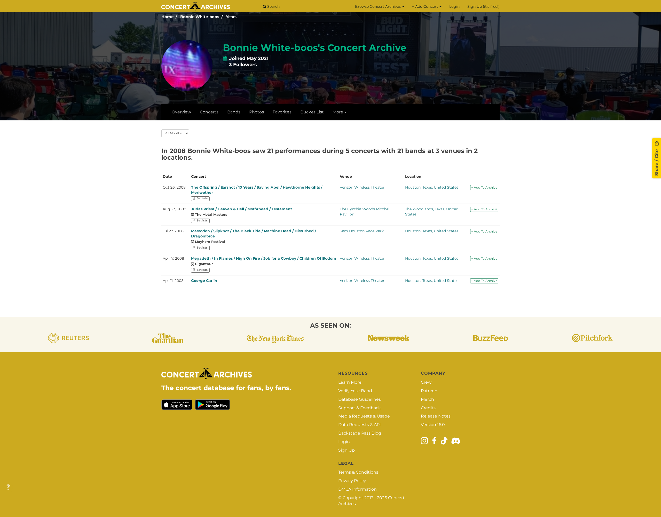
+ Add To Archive (484, 187)
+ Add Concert (425, 6)
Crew (426, 382)
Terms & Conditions (358, 472)
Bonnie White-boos (199, 16)
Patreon (429, 390)
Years (231, 16)
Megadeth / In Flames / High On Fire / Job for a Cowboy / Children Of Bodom (263, 258)
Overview (181, 112)
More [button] (338, 112)
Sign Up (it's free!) (483, 6)
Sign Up (346, 450)
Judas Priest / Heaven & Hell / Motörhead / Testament (241, 209)
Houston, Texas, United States (431, 187)
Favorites (282, 112)
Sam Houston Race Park (362, 231)
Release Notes (436, 416)
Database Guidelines (359, 399)
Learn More (349, 382)
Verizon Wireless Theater (362, 187)
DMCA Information (357, 489)
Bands (233, 112)
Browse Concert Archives (378, 6)
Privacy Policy (352, 480)
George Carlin (204, 280)
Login (454, 6)
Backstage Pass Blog (359, 433)
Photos (256, 112)
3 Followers (243, 64)
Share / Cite (656, 162)
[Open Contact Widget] (8, 487)
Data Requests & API (359, 424)
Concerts (209, 112)
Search (273, 6)
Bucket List (312, 112)
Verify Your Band (355, 390)
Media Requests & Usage (364, 416)
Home (167, 16)
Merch (427, 399)
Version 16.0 (433, 424)
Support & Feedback (359, 407)
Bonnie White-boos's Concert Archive (314, 47)
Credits (428, 407)
